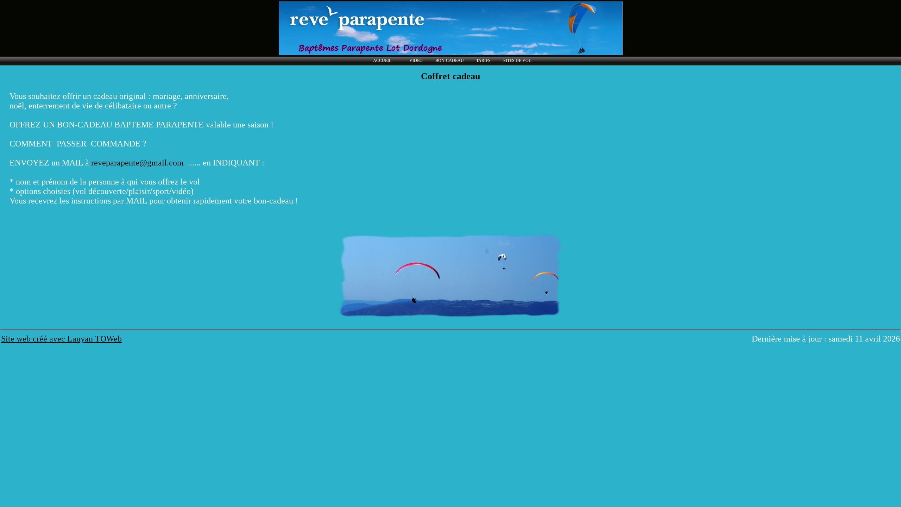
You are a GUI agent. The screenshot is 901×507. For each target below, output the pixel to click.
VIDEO (416, 60)
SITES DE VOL (517, 60)
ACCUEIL (382, 60)
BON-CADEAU (449, 60)
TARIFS (483, 60)
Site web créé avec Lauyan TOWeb (61, 338)
